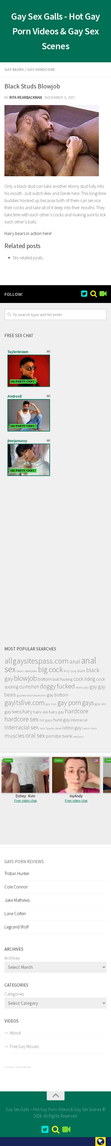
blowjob (25, 678)
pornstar (54, 736)
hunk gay (61, 720)
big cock (50, 669)
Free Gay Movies (24, 1046)
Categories (14, 994)
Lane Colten (15, 913)
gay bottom (57, 695)
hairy (27, 711)
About (15, 1033)
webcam (78, 737)
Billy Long (70, 671)
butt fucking (63, 679)
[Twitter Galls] (84, 293)
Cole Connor (16, 887)
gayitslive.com (24, 702)
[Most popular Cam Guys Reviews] (93, 293)
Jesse (58, 728)
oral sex (35, 735)
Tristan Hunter (16, 873)
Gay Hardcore (41, 69)
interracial (79, 720)
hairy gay (56, 712)
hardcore (76, 711)
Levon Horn (89, 728)
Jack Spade (46, 728)
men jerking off (9, 1067)
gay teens (13, 712)
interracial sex (21, 727)
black (81, 671)
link (106, 1053)
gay (93, 686)
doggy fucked (57, 686)
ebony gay (82, 687)
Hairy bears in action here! (28, 233)
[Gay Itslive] (103, 293)
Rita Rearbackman (25, 97)
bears (20, 671)
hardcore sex (21, 719)
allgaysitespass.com (36, 661)
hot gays (45, 720)
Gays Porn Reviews (24, 861)
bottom (45, 679)
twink (67, 736)
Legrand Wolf (16, 927)
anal (75, 661)
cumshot (29, 686)
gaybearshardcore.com (31, 695)
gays (88, 702)
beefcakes (31, 671)
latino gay (71, 728)
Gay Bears (14, 69)
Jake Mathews (17, 900)
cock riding (84, 679)
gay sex (100, 703)
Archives (12, 958)
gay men (51, 704)
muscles (14, 735)
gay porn (69, 702)
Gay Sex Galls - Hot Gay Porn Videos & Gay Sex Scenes (55, 31)
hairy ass (40, 712)
